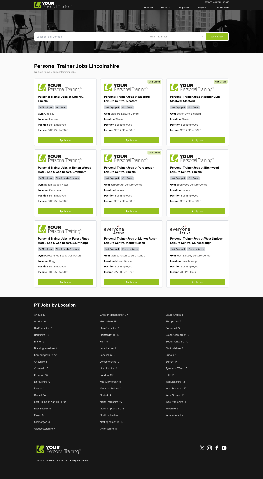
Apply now (65, 140)
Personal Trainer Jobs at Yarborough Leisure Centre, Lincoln (129, 169)
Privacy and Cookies (79, 460)
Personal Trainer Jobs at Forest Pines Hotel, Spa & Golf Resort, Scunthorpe (63, 240)
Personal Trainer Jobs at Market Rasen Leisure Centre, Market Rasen (130, 240)
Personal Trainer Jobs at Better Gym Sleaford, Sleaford (195, 98)
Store (226, 2)
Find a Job (148, 7)
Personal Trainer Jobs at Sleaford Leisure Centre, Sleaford (127, 98)
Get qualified (183, 7)
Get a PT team (222, 7)
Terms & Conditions (46, 460)
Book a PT (165, 7)
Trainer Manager (213, 2)
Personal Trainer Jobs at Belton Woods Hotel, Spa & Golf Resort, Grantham (64, 169)
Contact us (62, 460)
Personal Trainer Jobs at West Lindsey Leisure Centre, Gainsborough (196, 240)
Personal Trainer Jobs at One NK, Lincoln (61, 98)
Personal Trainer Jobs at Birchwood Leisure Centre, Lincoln (194, 169)
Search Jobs (216, 36)
